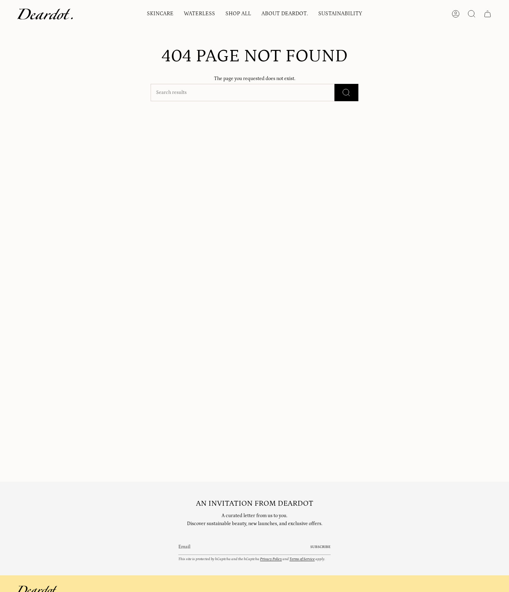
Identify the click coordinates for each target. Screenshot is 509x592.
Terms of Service (302, 559)
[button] (160, 14)
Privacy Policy (271, 559)
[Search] (346, 92)
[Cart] (487, 14)
